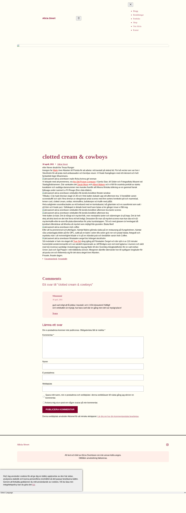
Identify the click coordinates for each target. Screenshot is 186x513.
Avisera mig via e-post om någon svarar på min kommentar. (71, 403)
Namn (45, 362)
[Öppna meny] (78, 18)
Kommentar (48, 335)
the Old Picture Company (84, 182)
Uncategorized (50, 259)
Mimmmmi (57, 296)
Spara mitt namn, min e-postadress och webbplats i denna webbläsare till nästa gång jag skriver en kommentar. (89, 396)
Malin (55, 170)
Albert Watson (98, 184)
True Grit (77, 241)
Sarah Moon (82, 184)
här (33, 485)
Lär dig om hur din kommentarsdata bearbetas (118, 416)
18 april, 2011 (58, 300)
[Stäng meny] (130, 5)
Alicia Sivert (48, 18)
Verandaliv (62, 259)
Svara (55, 313)
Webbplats (47, 384)
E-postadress (48, 373)
